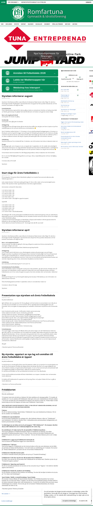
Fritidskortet (9, 389)
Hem (3, 2)
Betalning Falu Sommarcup (67, 101)
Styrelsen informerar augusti (17, 96)
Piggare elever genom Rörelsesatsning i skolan (72, 122)
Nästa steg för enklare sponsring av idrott (71, 142)
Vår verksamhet (13, 2)
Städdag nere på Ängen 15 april (68, 113)
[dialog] (66, 496)
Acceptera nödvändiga (69, 501)
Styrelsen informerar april (15, 230)
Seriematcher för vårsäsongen (68, 109)
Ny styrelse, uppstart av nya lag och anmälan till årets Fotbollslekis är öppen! (27, 355)
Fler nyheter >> (6, 493)
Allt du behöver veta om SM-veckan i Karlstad (72, 146)
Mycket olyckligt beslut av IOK (68, 132)
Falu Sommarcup (65, 105)
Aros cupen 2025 (65, 89)
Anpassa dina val (49, 500)
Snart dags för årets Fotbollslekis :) (20, 172)
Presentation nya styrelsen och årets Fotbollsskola (28, 295)
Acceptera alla (83, 501)
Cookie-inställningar (6, 501)
